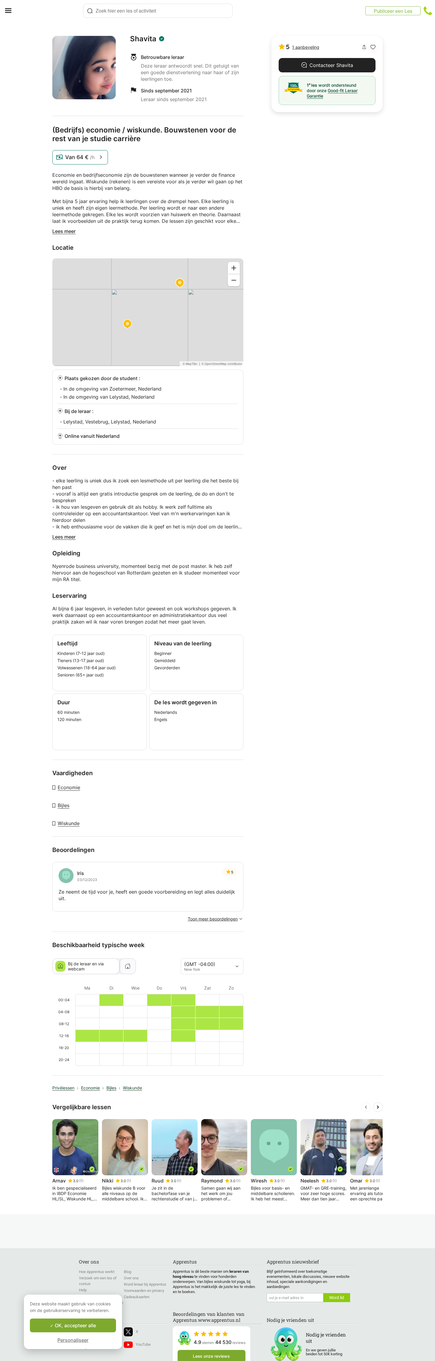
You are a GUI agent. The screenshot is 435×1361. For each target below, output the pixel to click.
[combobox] (158, 11)
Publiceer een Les (393, 10)
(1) (81, 1181)
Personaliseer (72, 1340)
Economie (69, 787)
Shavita (143, 39)
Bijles (63, 805)
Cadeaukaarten (136, 1297)
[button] (373, 47)
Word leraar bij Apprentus (145, 1284)
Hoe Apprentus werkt (97, 1271)
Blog (127, 1271)
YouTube (143, 1344)
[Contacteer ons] (428, 11)
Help (83, 1290)
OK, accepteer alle (75, 1325)
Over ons (131, 1278)
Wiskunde (69, 823)
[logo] (49, 11)
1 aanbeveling (305, 47)
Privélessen (63, 1087)
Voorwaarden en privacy (144, 1290)
